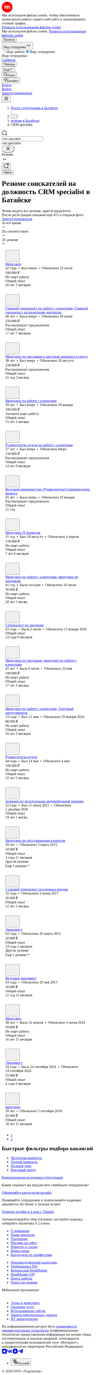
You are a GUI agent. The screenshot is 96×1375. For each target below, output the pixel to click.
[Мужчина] (12, 256)
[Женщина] (12, 300)
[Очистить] (8, 149)
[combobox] (22, 139)
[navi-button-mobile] (6, 99)
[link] (9, 75)
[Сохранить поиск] (6, 166)
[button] (7, 85)
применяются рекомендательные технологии (39, 1328)
